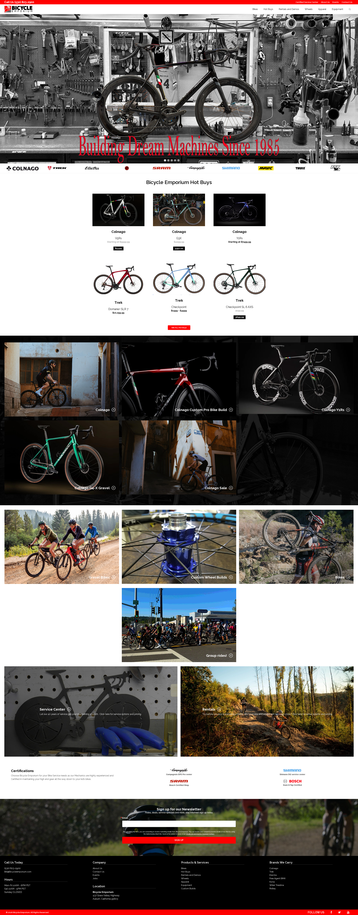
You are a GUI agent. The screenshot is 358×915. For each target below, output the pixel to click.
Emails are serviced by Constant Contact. (200, 834)
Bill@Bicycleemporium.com (17, 871)
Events (335, 2)
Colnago (118, 232)
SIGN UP (179, 840)
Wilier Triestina (276, 885)
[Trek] (57, 168)
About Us (325, 2)
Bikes (255, 9)
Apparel (322, 9)
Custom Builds (188, 888)
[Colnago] (23, 168)
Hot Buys (268, 9)
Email (125, 818)
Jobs (95, 878)
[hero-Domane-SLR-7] (179, 88)
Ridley (272, 888)
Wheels (309, 9)
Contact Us (347, 2)
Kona (272, 882)
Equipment (337, 9)
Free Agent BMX (277, 878)
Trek (118, 303)
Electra (273, 875)
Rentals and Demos (289, 9)
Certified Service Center (307, 2)
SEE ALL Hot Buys (179, 328)
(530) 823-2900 (24, 2)
